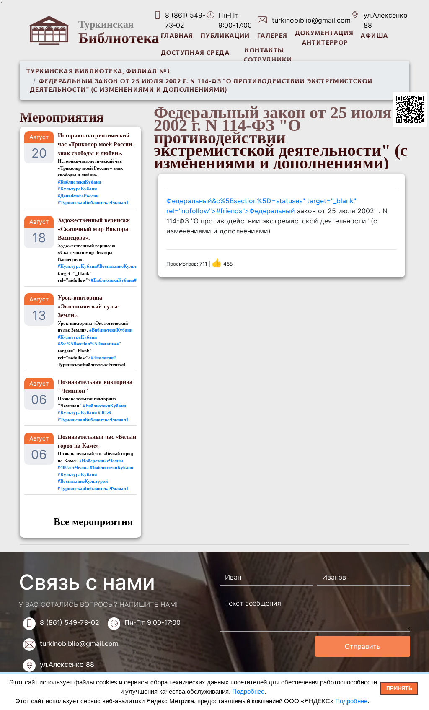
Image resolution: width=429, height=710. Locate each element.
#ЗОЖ (104, 412)
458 (223, 264)
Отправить (362, 646)
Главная (177, 36)
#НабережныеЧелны (101, 460)
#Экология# (103, 357)
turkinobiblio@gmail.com (311, 20)
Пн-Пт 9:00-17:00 (152, 622)
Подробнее (248, 691)
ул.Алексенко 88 (386, 20)
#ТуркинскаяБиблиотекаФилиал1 (93, 202)
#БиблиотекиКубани (79, 181)
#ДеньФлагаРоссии (78, 195)
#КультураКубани (77, 188)
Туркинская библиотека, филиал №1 (98, 72)
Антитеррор (325, 43)
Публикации (225, 36)
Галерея (272, 36)
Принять (399, 688)
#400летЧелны (73, 467)
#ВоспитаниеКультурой (83, 481)
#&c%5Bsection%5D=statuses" (89, 343)
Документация (324, 33)
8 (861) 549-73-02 (185, 20)
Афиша (374, 36)
